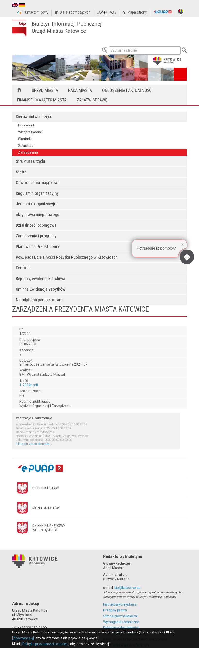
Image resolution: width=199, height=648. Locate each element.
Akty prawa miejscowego (37, 214)
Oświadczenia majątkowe (38, 182)
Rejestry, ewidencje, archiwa (40, 278)
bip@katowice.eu (127, 588)
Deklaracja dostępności (120, 628)
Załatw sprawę (92, 99)
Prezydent (26, 125)
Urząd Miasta (45, 90)
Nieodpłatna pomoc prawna (39, 299)
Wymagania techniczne (121, 622)
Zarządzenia (28, 152)
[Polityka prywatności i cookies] (45, 644)
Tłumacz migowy (35, 12)
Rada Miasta (80, 90)
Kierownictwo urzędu (34, 116)
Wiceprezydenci (30, 132)
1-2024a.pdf (28, 385)
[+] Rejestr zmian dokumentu (34, 443)
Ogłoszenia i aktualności (127, 90)
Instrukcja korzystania (120, 604)
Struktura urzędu (30, 161)
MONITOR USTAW (46, 508)
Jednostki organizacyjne (37, 203)
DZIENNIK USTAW (45, 488)
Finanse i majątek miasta (41, 99)
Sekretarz (25, 146)
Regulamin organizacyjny (37, 193)
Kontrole (23, 267)
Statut (21, 171)
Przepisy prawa (115, 610)
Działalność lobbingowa (36, 225)
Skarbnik (25, 139)
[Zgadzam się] (23, 638)
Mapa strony (137, 12)
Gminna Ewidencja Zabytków (40, 289)
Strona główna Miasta (120, 616)
